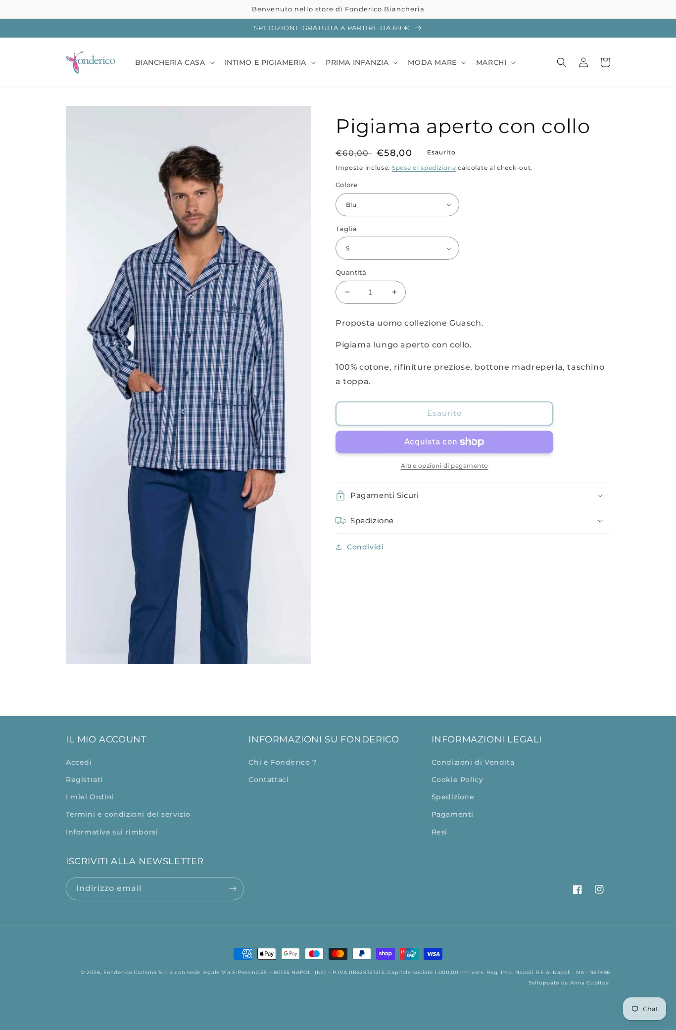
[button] (174, 62)
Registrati (84, 779)
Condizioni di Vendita (473, 762)
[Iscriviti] (232, 888)
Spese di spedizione (424, 167)
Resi (439, 832)
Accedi (79, 762)
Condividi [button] (365, 546)
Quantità (351, 272)
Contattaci (268, 779)
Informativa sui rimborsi (112, 832)
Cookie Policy (457, 779)
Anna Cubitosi (590, 983)
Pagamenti (453, 814)
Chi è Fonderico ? (282, 762)
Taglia (346, 229)
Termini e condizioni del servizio (128, 814)
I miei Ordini (90, 796)
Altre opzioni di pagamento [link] (444, 465)
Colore (346, 185)
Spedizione (453, 796)
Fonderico (117, 972)
